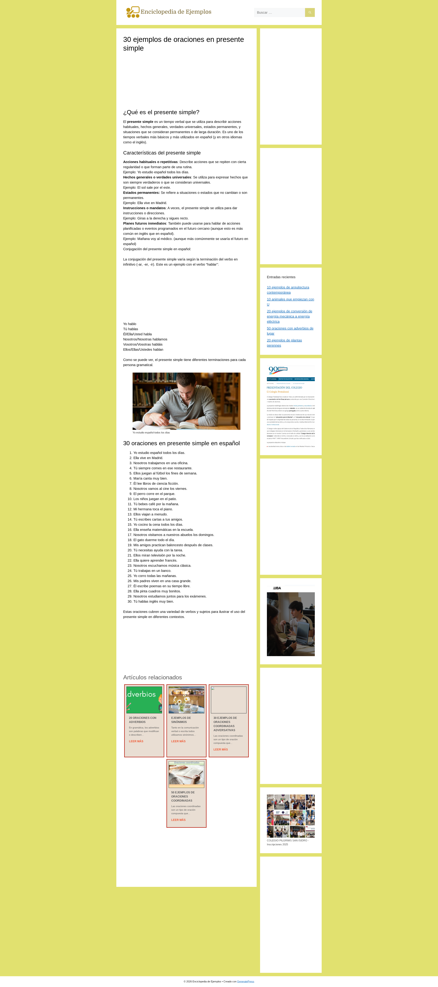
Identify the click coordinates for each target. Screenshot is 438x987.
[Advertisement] (186, 83)
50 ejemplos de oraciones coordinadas (183, 796)
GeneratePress (245, 981)
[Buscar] (310, 12)
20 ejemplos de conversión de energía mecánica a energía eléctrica (289, 316)
